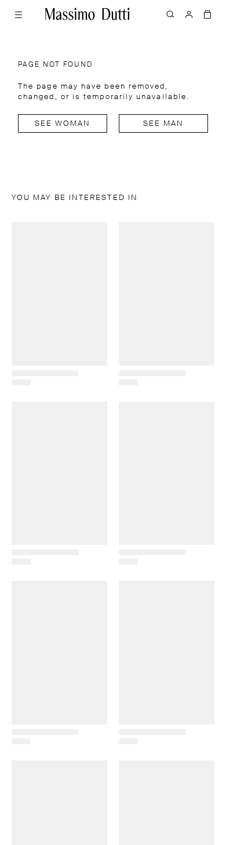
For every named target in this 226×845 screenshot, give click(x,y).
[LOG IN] (189, 14)
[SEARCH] (170, 14)
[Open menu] (18, 14)
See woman (63, 124)
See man (163, 124)
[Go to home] (87, 14)
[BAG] (207, 14)
